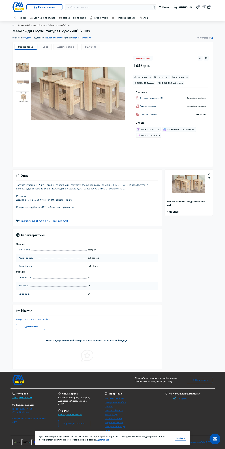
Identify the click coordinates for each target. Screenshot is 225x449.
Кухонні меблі (24, 25)
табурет (23, 220)
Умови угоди (101, 18)
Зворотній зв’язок (114, 422)
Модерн (27, 37)
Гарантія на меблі (113, 418)
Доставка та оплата (44, 18)
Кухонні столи (39, 25)
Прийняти (180, 438)
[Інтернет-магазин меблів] (61, 380)
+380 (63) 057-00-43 (22, 397)
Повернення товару (115, 426)
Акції (146, 18)
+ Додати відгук (31, 327)
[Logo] (18, 7)
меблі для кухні (59, 220)
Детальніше (103, 440)
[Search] (153, 7)
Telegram (182, 398)
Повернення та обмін (74, 18)
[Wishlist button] (200, 58)
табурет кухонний (39, 220)
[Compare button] (206, 58)
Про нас (22, 18)
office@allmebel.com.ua (70, 414)
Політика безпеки (125, 18)
